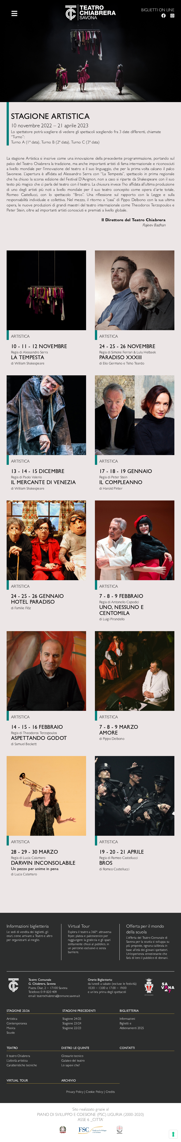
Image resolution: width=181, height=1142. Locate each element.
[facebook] (163, 16)
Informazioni (127, 1019)
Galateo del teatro (73, 1061)
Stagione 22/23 (71, 1028)
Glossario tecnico (72, 1056)
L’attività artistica (17, 1061)
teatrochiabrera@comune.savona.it (58, 996)
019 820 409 (49, 992)
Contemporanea (17, 1023)
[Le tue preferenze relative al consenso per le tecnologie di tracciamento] (173, 1134)
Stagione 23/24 (71, 1023)
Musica (11, 1028)
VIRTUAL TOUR (17, 1080)
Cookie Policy (94, 1092)
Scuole (11, 1033)
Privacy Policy (74, 1092)
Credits (110, 1092)
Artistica (12, 1019)
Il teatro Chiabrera (18, 1056)
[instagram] (172, 16)
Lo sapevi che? (70, 1065)
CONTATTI (127, 1048)
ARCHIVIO (68, 1080)
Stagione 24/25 (71, 1019)
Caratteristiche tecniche (22, 1065)
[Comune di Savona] (149, 980)
